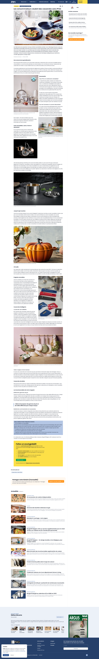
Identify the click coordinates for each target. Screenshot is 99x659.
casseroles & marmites (17, 472)
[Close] (25, 646)
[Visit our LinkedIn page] (87, 655)
